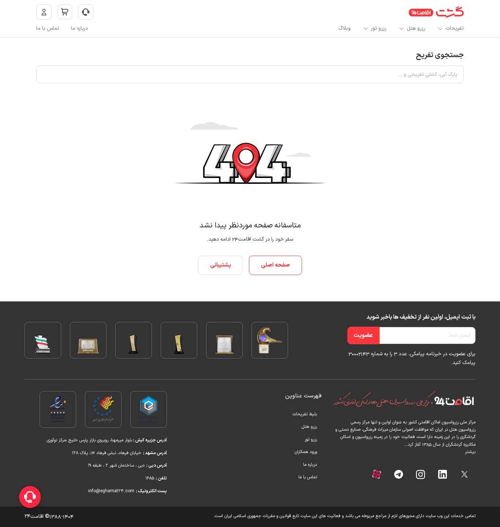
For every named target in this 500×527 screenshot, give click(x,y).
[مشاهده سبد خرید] (64, 11)
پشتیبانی (220, 265)
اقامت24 (34, 516)
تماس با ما (47, 28)
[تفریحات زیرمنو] (440, 28)
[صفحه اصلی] (436, 12)
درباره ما (79, 28)
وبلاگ (345, 28)
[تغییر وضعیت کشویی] (85, 12)
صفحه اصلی (275, 265)
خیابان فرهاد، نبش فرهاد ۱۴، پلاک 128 (106, 453)
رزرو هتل (416, 28)
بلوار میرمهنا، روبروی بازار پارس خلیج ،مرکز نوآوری (88, 440)
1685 (150, 478)
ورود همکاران (306, 452)
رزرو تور (379, 28)
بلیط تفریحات (304, 414)
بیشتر (470, 452)
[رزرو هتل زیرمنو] (401, 28)
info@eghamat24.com (112, 491)
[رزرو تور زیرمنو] (365, 28)
